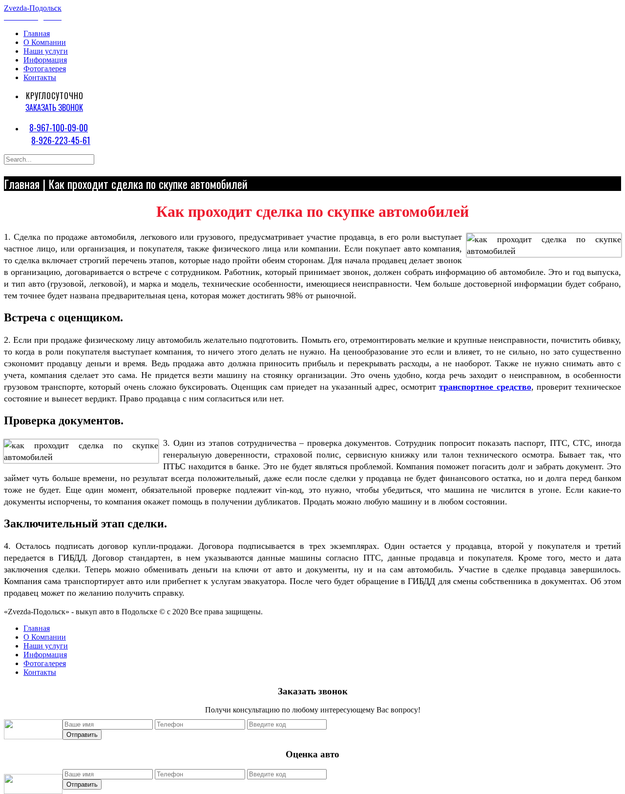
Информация (45, 60)
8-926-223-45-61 (60, 140)
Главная (36, 33)
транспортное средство (485, 387)
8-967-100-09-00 (58, 127)
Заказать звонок (54, 107)
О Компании (44, 42)
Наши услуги (45, 51)
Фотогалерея (44, 68)
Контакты (39, 77)
